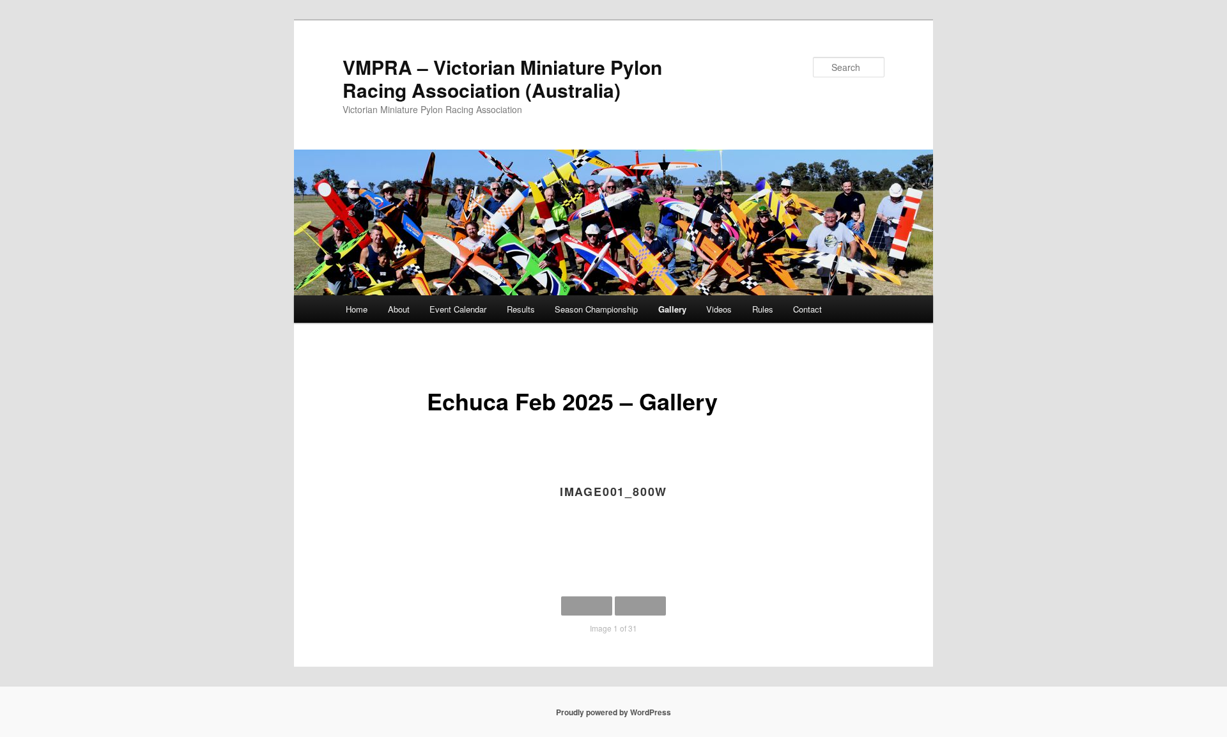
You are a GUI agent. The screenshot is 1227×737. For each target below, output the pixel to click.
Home (356, 309)
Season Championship (596, 309)
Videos (719, 309)
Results (521, 309)
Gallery (672, 309)
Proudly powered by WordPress (613, 712)
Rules (762, 309)
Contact (807, 309)
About (399, 309)
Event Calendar (457, 309)
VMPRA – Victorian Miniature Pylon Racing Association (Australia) (502, 78)
